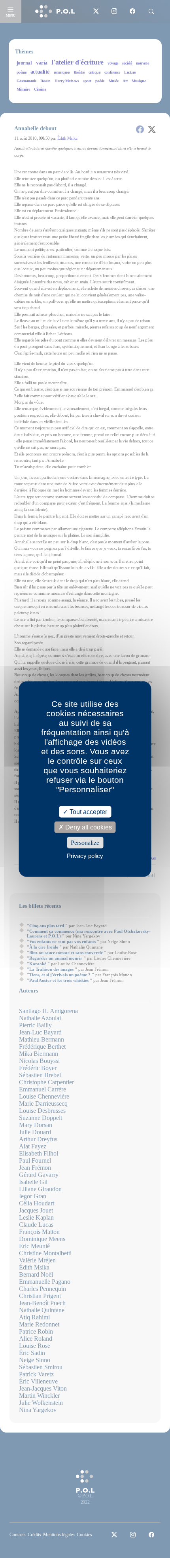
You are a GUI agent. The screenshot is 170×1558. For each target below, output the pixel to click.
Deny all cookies (88, 827)
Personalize (85, 842)
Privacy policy (85, 855)
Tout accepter (87, 811)
